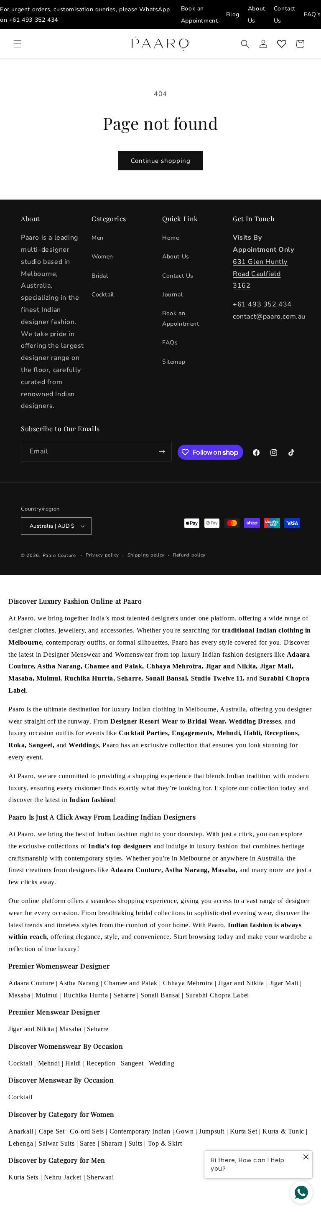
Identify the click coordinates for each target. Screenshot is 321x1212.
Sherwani (100, 1177)
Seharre (124, 995)
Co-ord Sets (87, 1131)
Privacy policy (102, 555)
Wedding (161, 1063)
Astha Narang (79, 983)
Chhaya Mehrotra (188, 983)
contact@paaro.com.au (269, 316)
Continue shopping (161, 161)
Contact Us (178, 276)
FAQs (170, 343)
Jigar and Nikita (241, 983)
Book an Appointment (180, 318)
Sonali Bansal (160, 995)
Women (102, 257)
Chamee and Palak (131, 983)
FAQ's (312, 14)
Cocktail (103, 295)
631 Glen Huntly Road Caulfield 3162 (260, 274)
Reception (101, 1063)
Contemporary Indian (140, 1131)
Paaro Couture (59, 555)
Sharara (112, 1143)
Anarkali (20, 1131)
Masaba (19, 995)
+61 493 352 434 (33, 20)
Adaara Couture (31, 983)
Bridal (100, 276)
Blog (232, 14)
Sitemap (173, 362)
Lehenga (20, 1143)
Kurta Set (243, 1131)
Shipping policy (146, 555)
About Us (175, 257)
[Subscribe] (162, 451)
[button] (17, 44)
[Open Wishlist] (282, 44)
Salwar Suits (56, 1143)
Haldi (73, 1063)
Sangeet (132, 1063)
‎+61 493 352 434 (262, 304)
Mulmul (47, 995)
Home (170, 238)
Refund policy (189, 555)
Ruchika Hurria (86, 995)
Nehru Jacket (63, 1177)
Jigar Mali (284, 983)
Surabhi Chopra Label (217, 995)
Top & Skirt (165, 1143)
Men (98, 238)
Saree (88, 1143)
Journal (172, 295)
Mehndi (49, 1063)
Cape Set (52, 1131)
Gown (185, 1131)
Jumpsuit (211, 1131)
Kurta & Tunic (283, 1131)
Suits (135, 1143)
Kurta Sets (23, 1177)
